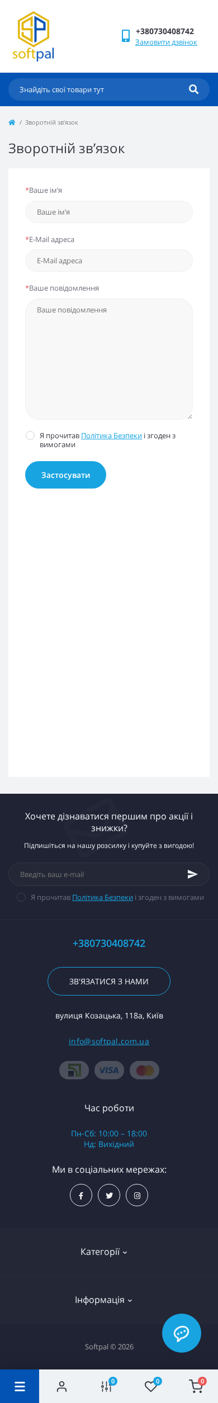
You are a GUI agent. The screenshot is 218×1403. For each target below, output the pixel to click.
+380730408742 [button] (109, 943)
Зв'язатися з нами (109, 981)
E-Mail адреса (49, 239)
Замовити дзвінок (166, 42)
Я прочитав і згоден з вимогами (108, 440)
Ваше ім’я (43, 190)
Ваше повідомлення (62, 288)
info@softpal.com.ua (109, 1041)
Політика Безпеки (111, 435)
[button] (172, 31)
